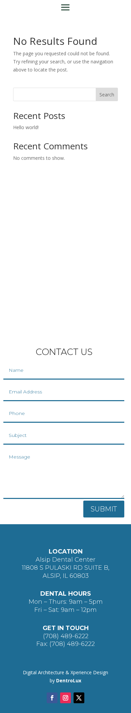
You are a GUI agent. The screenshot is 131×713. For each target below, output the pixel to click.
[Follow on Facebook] (52, 697)
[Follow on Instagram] (65, 697)
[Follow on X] (79, 697)
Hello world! (26, 127)
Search (106, 94)
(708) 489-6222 (65, 636)
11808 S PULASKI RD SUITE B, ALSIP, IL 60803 (66, 572)
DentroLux (68, 680)
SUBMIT (104, 509)
